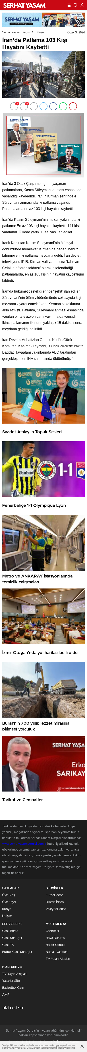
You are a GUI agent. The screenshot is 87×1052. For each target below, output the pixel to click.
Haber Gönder (56, 945)
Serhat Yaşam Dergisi (16, 32)
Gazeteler (52, 931)
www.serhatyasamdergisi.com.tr (24, 843)
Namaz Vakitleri (57, 952)
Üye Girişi (9, 895)
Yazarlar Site (11, 980)
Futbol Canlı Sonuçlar (17, 952)
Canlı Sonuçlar (12, 938)
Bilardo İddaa (55, 902)
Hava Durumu (55, 938)
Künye (6, 909)
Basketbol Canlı (13, 987)
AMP (5, 994)
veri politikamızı (49, 1048)
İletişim (7, 916)
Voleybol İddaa (56, 909)
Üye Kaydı (9, 902)
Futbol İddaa (54, 895)
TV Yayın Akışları (58, 958)
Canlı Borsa (10, 931)
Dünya (39, 32)
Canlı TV (8, 945)
